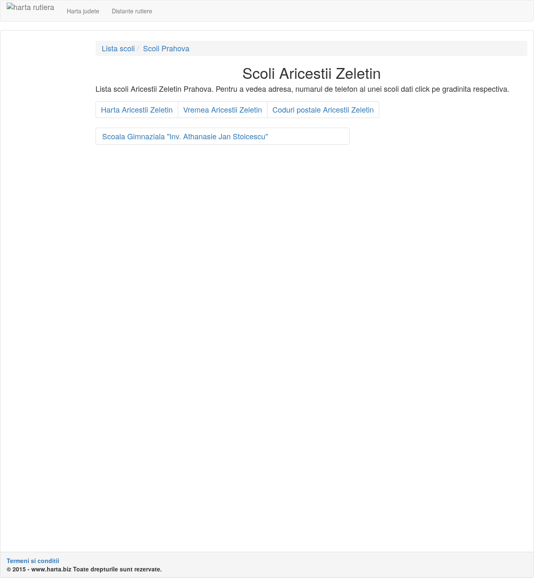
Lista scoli (118, 48)
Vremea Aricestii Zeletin (222, 109)
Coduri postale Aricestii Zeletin (323, 109)
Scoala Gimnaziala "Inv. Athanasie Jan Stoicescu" (185, 136)
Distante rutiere (132, 11)
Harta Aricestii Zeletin (137, 109)
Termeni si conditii (33, 560)
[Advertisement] (45, 166)
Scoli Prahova (166, 48)
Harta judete (83, 11)
